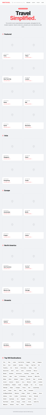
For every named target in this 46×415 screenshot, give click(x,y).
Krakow (32, 373)
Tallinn (20, 390)
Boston (23, 401)
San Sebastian (23, 396)
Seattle (12, 401)
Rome (4, 365)
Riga (25, 390)
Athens (10, 379)
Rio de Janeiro (23, 367)
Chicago (18, 401)
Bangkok (28, 362)
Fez (36, 384)
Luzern (4, 390)
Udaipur (11, 387)
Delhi (38, 373)
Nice (32, 384)
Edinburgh (5, 387)
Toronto (29, 401)
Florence (5, 376)
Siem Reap (26, 373)
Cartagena (18, 387)
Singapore (40, 362)
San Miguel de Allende (7, 393)
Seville (19, 384)
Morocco (35, 370)
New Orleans (5, 401)
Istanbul (14, 365)
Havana (24, 387)
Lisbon (22, 370)
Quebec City (36, 401)
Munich (22, 379)
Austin (35, 398)
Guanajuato (31, 390)
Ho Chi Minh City (6, 384)
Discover (28, 2)
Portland (29, 398)
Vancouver (30, 376)
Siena (15, 390)
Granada (41, 384)
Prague (27, 365)
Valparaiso (17, 393)
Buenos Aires (6, 370)
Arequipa (35, 393)
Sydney (30, 367)
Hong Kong (5, 367)
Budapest (16, 379)
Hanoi (15, 376)
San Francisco (19, 373)
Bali (39, 365)
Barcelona (21, 365)
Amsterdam (28, 370)
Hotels (38, 2)
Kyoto (35, 367)
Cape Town (33, 365)
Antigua (23, 393)
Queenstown (29, 404)
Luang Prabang (36, 387)
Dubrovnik (28, 379)
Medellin (14, 384)
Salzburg (5, 396)
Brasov (40, 393)
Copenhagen (11, 398)
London (14, 362)
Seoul (9, 365)
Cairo (11, 367)
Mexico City (37, 376)
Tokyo (9, 362)
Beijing (4, 379)
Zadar (10, 396)
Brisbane (12, 404)
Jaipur (10, 376)
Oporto (30, 396)
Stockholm (11, 373)
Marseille (36, 396)
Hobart (22, 404)
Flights (33, 2)
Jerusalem (40, 379)
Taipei (34, 379)
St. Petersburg (22, 376)
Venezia (16, 367)
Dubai (34, 362)
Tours (42, 2)
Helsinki (4, 398)
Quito (29, 387)
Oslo (18, 398)
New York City (21, 362)
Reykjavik (23, 398)
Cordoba (16, 396)
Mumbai (4, 373)
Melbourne (5, 404)
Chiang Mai (26, 384)
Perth (17, 404)
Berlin (12, 370)
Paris (4, 362)
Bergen (10, 390)
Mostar (28, 393)
